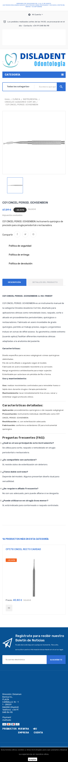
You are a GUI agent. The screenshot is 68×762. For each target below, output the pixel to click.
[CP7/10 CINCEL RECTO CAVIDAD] (9, 608)
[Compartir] (17, 234)
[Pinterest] (33, 234)
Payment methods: (6, 718)
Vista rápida (34, 577)
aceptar (32, 759)
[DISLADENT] (34, 5)
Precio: (9, 600)
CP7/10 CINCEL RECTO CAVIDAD (23, 549)
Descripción (14, 282)
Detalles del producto (45, 282)
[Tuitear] (25, 234)
